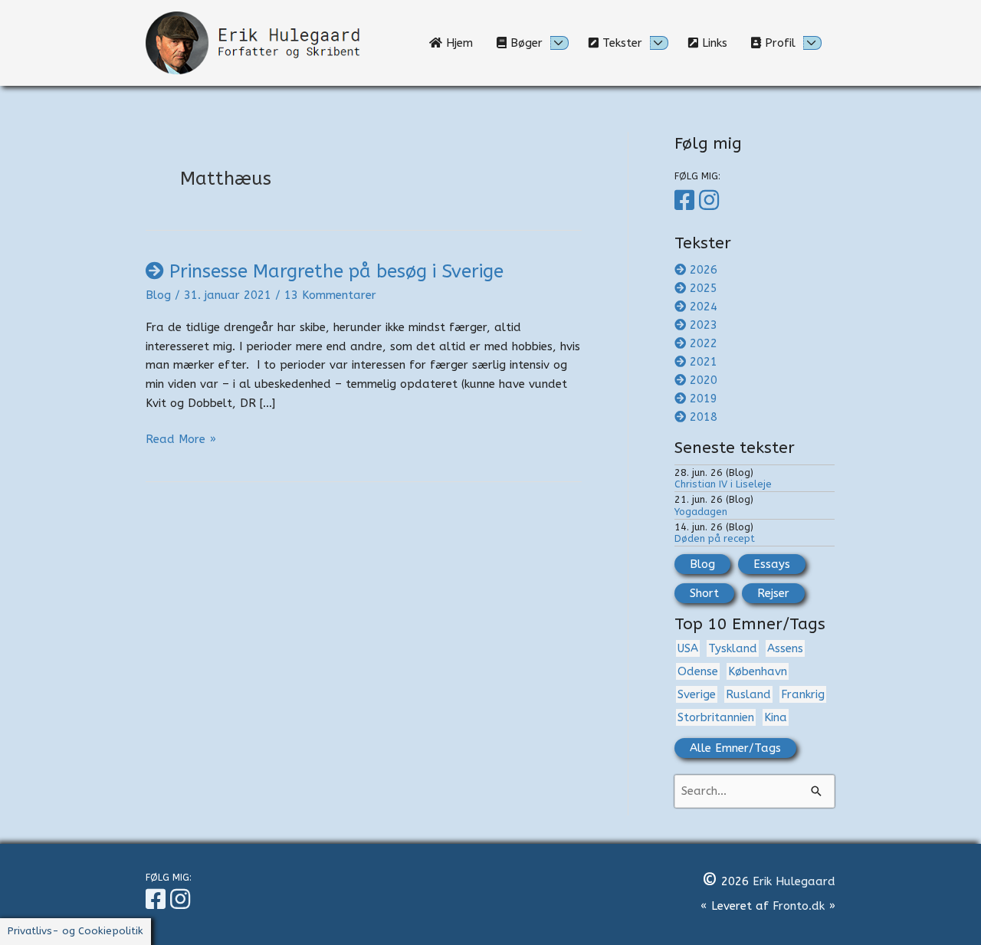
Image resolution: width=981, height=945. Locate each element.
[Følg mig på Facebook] (686, 201)
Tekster (620, 43)
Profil (778, 43)
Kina (775, 717)
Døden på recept (714, 538)
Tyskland (732, 648)
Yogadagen (700, 511)
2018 (703, 417)
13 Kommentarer (330, 295)
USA (688, 648)
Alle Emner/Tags (735, 748)
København (757, 671)
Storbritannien (716, 717)
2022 (703, 343)
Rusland (748, 694)
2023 (703, 325)
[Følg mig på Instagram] (711, 201)
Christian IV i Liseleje (723, 484)
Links (718, 43)
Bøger (525, 43)
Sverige (697, 694)
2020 (703, 380)
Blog (158, 295)
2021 (703, 362)
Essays (771, 564)
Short (704, 593)
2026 (703, 270)
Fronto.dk (799, 906)
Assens (785, 648)
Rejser (773, 593)
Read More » (181, 440)
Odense (698, 671)
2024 (703, 306)
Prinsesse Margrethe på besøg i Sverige (336, 271)
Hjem (463, 43)
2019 (703, 398)
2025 (703, 288)
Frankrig (803, 694)
